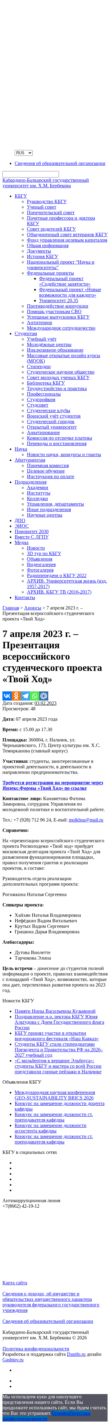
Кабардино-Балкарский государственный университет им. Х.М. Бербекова (45, 183)
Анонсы (32, 607)
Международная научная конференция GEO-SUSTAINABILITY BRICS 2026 (55, 1095)
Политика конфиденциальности (35, 1348)
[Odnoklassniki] (16, 696)
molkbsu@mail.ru (86, 819)
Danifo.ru (76, 1354)
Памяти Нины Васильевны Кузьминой (55, 1011)
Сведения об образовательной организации (47, 1321)
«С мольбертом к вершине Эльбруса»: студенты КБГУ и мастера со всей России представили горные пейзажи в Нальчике (58, 1066)
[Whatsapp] (34, 696)
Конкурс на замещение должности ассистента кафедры (50, 1128)
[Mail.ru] (43, 696)
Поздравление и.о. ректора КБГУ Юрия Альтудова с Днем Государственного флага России (59, 1022)
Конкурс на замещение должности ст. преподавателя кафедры (54, 1117)
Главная (10, 607)
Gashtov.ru (13, 1359)
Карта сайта (14, 1282)
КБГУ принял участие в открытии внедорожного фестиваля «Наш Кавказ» (57, 1035)
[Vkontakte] (7, 696)
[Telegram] (25, 696)
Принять (60, 1413)
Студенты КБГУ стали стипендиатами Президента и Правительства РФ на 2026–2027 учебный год (59, 1049)
